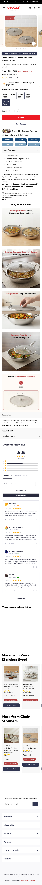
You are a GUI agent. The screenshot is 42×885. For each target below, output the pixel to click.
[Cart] (38, 8)
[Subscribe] (35, 804)
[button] (10, 78)
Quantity (5, 111)
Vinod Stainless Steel (16, 657)
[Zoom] (34, 44)
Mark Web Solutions (28, 880)
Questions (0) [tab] (21, 476)
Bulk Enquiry (21, 124)
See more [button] (31, 515)
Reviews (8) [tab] (7, 476)
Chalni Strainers (16, 718)
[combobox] (37, 484)
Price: (4, 71)
